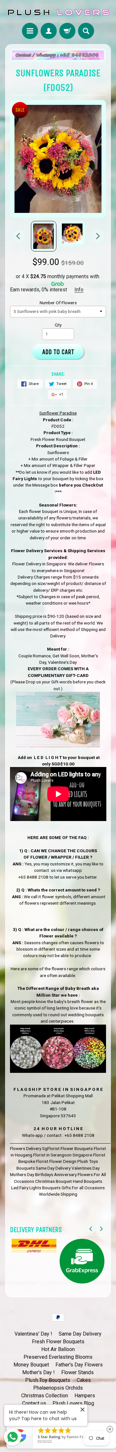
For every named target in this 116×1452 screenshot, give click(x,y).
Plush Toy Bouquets (47, 1380)
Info (78, 290)
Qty (58, 324)
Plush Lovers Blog (73, 1403)
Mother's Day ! (38, 1372)
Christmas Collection (44, 1396)
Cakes (84, 1380)
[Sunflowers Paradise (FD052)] (43, 236)
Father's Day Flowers (79, 1365)
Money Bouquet (31, 1365)
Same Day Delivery (80, 1334)
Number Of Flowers (58, 302)
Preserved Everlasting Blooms (58, 1357)
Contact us (34, 1403)
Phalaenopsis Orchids (58, 1388)
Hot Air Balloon (58, 1349)
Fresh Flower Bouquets (58, 1341)
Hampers (84, 1396)
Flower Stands (77, 1372)
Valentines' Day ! (33, 1334)
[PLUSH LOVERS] (58, 12)
